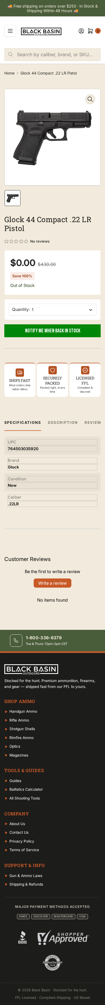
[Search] (11, 54)
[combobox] (58, 54)
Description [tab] (63, 422)
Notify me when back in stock (52, 331)
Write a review (52, 583)
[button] (16, 241)
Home (9, 73)
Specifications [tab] (22, 422)
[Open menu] (10, 31)
